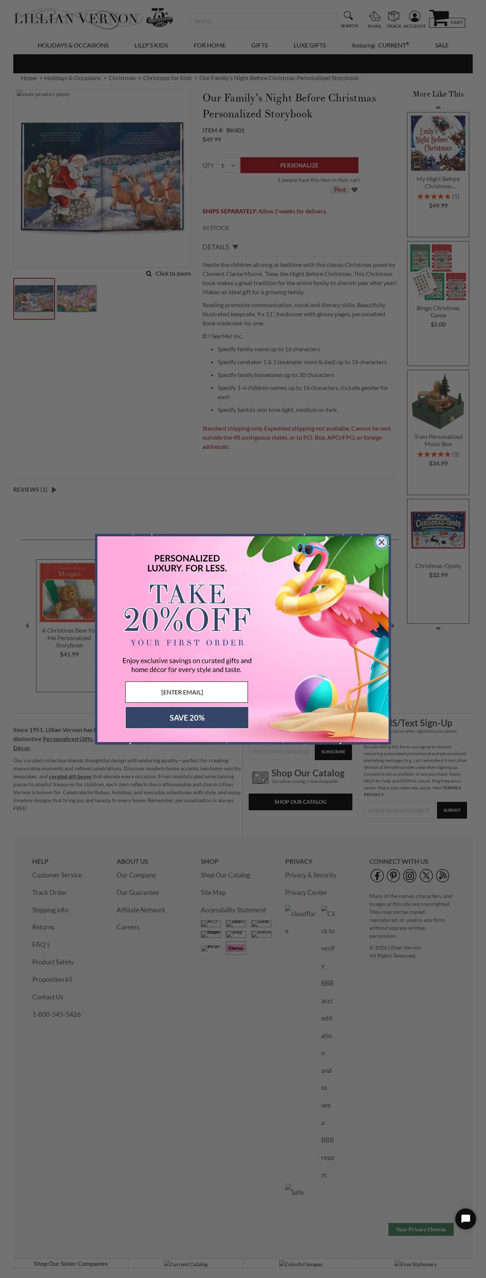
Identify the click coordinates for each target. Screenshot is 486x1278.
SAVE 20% (187, 717)
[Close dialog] (381, 542)
